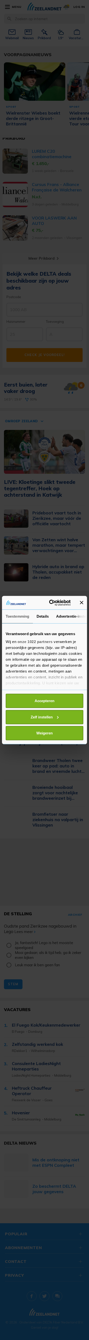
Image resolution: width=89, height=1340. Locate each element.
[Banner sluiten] (81, 602)
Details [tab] (43, 616)
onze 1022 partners (35, 641)
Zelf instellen (42, 717)
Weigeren (44, 733)
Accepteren (44, 701)
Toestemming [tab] (17, 616)
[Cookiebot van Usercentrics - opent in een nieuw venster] (52, 602)
